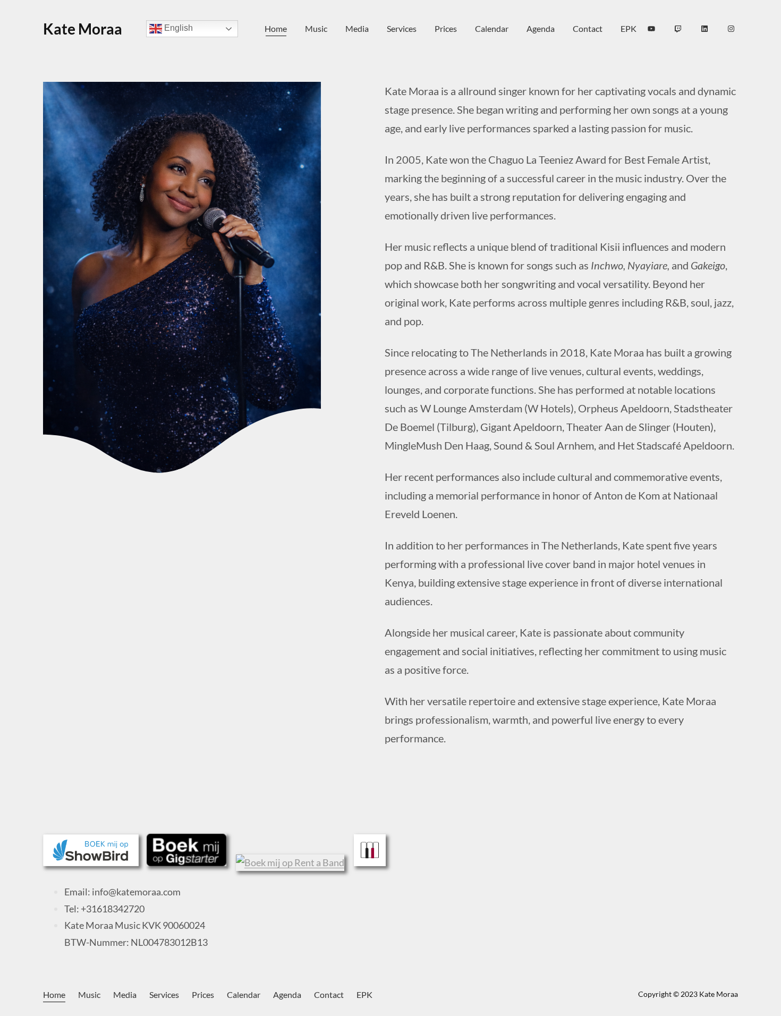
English (177, 28)
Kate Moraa (82, 29)
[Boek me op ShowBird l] (91, 862)
